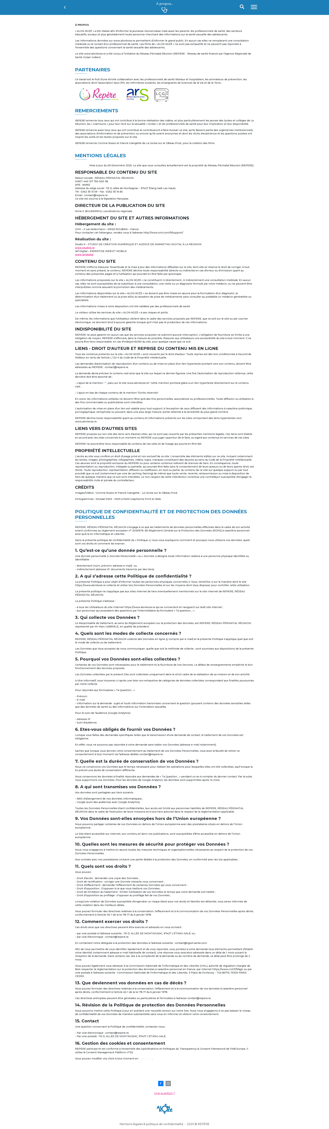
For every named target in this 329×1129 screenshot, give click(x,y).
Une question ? (164, 1093)
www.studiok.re (85, 247)
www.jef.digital (84, 254)
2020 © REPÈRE (198, 1124)
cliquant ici (145, 1058)
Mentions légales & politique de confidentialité (151, 1124)
